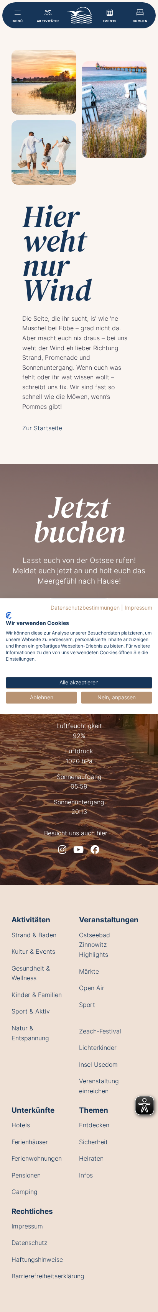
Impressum (138, 608)
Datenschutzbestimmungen (85, 608)
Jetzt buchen (79, 519)
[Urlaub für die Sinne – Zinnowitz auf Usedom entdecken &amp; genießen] (79, 15)
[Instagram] (62, 849)
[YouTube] (78, 849)
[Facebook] (95, 849)
